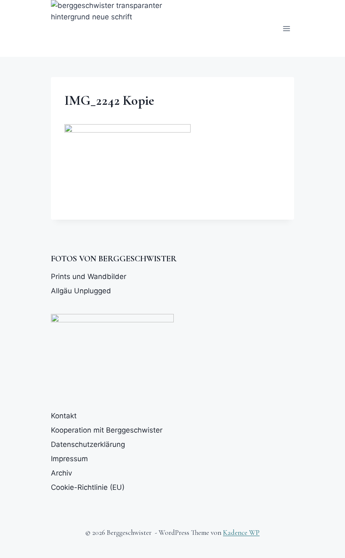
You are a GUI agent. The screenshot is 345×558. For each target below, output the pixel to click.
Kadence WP (241, 532)
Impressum (69, 458)
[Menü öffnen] (286, 28)
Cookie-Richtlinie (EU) (88, 487)
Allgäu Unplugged (81, 291)
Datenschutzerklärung (88, 444)
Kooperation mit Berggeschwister (106, 430)
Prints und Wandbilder (88, 276)
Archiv (61, 473)
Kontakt (64, 416)
